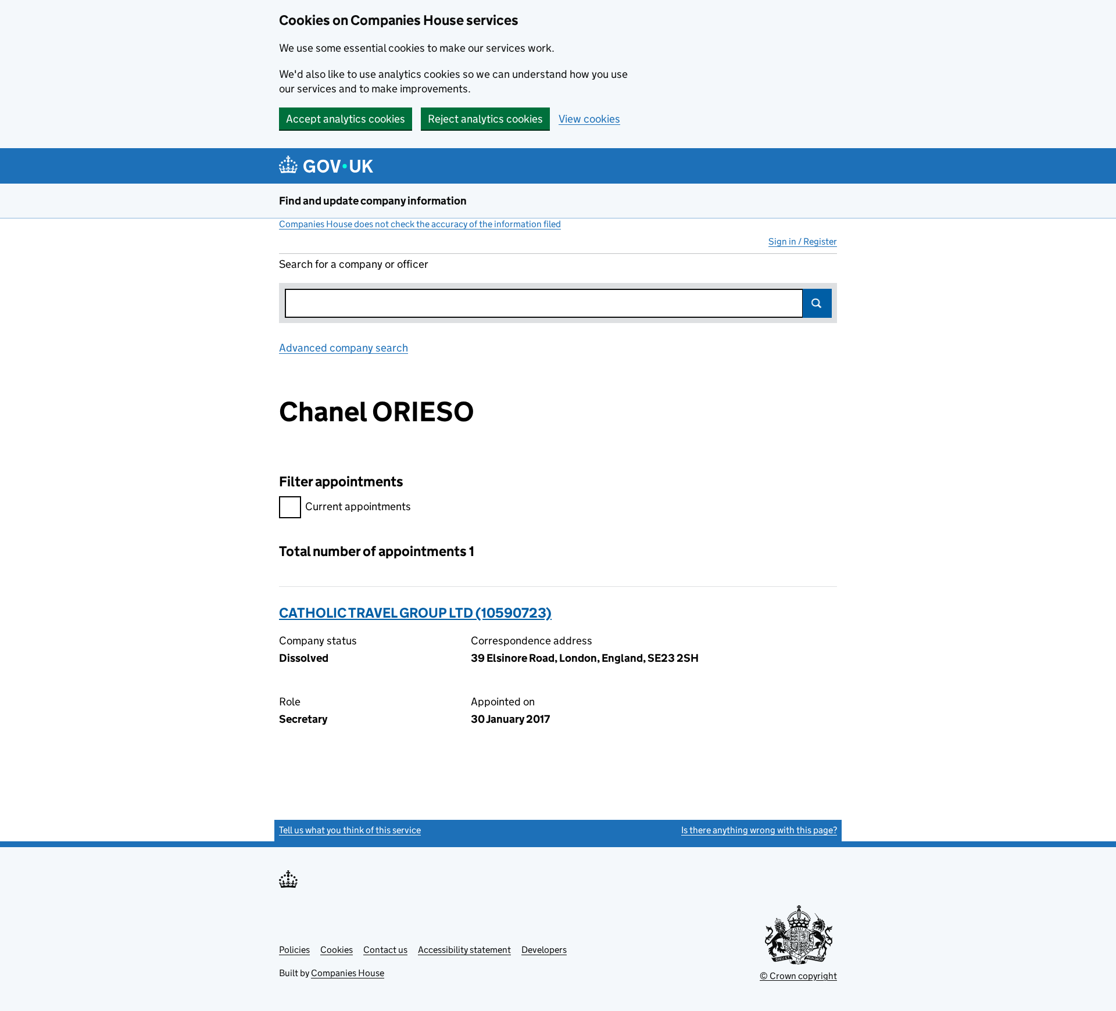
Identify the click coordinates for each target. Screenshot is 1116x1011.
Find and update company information (373, 200)
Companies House (347, 972)
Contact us (385, 949)
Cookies (336, 949)
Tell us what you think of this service (350, 830)
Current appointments (358, 506)
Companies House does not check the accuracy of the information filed (420, 224)
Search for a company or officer (353, 264)
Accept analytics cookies (345, 119)
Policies (294, 949)
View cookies (589, 118)
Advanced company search (343, 347)
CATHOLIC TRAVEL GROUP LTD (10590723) (415, 612)
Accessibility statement (464, 949)
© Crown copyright (798, 975)
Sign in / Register (802, 241)
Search (817, 303)
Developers (544, 949)
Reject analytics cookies (485, 119)
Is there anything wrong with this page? (759, 830)
